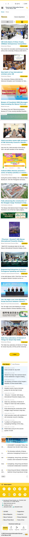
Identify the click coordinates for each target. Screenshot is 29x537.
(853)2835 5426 (18, 506)
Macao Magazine (7, 514)
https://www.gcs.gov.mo (9, 503)
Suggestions (20, 511)
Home (2, 12)
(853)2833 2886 (8, 506)
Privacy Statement (22, 517)
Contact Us (20, 514)
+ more (24, 476)
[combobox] (21, 17)
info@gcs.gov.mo (8, 505)
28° (18, 3)
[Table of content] (2, 8)
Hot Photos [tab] (16, 364)
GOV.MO (5, 511)
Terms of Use (20, 520)
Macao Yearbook (7, 517)
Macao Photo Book (8, 520)
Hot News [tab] (6, 364)
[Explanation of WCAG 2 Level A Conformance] (25, 534)
